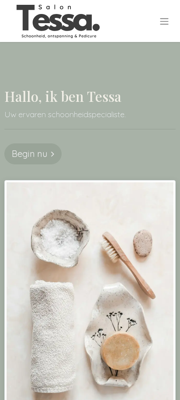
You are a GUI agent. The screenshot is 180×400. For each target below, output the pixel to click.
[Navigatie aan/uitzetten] (164, 21)
